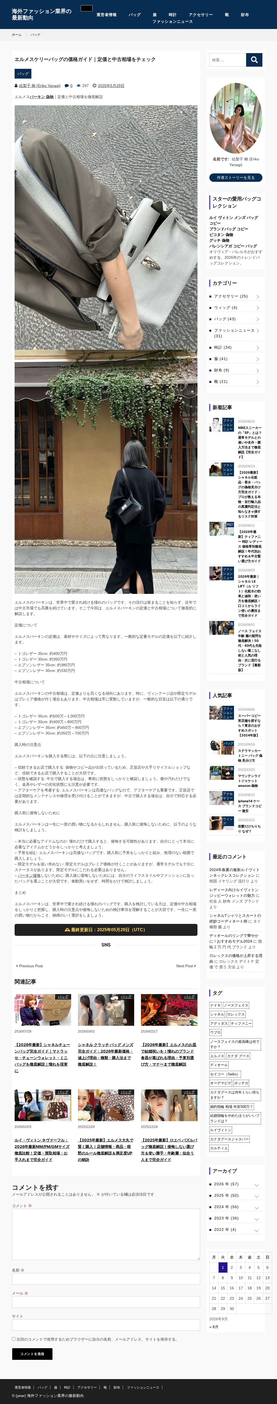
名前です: (221, 159)
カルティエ (219, 1148)
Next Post (185, 966)
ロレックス (236, 1014)
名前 (18, 1270)
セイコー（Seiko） (225, 1074)
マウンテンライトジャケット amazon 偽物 (249, 781)
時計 (173, 14)
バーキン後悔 (29, 875)
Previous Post (30, 966)
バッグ (135, 14)
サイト (17, 1316)
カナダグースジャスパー (229, 1139)
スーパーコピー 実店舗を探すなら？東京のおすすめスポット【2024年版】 (249, 725)
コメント (22, 1206)
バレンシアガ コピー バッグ (233, 246)
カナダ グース (238, 1056)
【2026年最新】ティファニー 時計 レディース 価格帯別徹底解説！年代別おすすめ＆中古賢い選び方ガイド (250, 546)
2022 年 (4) (225, 1229)
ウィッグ (226, 307)
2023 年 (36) (226, 1218)
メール (20, 1293)
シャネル (217, 1014)
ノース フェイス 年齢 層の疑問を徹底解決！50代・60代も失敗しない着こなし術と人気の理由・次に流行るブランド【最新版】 (250, 650)
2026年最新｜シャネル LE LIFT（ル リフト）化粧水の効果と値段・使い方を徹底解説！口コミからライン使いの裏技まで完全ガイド (249, 595)
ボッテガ (241, 1083)
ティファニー (241, 1023)
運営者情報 (107, 14)
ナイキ (215, 1005)
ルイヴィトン (220, 1130)
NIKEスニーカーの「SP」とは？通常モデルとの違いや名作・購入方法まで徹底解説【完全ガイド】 (250, 442)
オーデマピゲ (220, 1083)
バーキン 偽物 (42, 97)
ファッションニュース (173, 21)
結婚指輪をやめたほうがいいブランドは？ (234, 1118)
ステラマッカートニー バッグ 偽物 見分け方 (250, 755)
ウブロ (215, 1032)
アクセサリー (201, 14)
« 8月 (214, 1327)
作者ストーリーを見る (236, 177)
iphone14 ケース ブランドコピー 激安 (250, 806)
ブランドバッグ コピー (228, 229)
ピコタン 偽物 (221, 234)
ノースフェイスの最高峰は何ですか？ (234, 1044)
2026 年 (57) (226, 1184)
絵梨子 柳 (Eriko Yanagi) (40, 85)
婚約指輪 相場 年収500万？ (231, 1107)
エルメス (217, 1056)
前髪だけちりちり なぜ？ (249, 828)
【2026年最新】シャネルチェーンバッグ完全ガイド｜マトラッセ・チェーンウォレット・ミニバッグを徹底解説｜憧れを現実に (42, 1057)
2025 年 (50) (226, 1195)
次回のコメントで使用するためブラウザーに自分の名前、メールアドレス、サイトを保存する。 (98, 1339)
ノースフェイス (236, 1005)
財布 (245, 14)
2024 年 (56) (226, 1207)
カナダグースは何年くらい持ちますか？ (234, 1095)
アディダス (219, 1023)
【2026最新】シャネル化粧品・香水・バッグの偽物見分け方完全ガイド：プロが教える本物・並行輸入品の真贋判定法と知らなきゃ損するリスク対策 (249, 494)
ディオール (219, 1065)
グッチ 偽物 (219, 240)
